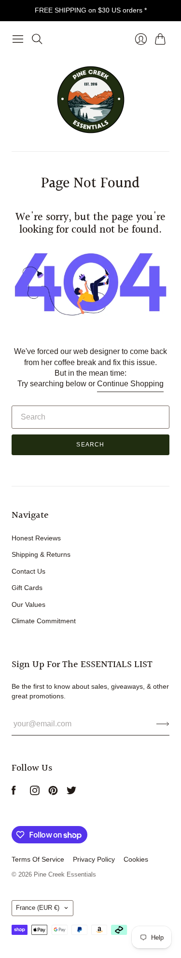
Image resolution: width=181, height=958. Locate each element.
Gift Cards (27, 587)
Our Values (28, 604)
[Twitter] (71, 792)
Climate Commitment (44, 621)
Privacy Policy (94, 859)
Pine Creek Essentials (65, 874)
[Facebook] (14, 792)
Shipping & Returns (41, 554)
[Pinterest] (53, 792)
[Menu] (18, 39)
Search (90, 444)
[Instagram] (35, 792)
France (37, 907)
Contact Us (28, 571)
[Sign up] (162, 724)
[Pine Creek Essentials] (91, 100)
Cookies (136, 859)
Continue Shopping (130, 384)
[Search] (37, 39)
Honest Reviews (36, 538)
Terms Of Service (38, 859)
